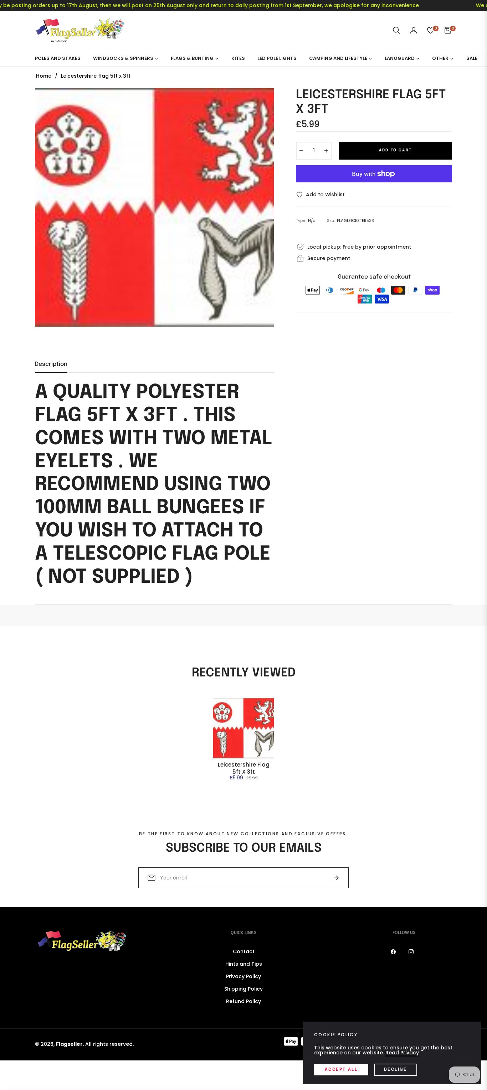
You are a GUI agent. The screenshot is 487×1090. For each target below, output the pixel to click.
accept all (341, 1070)
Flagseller (69, 1044)
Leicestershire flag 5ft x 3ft (244, 768)
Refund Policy (243, 1001)
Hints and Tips (243, 963)
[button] (396, 30)
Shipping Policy (243, 988)
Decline (395, 1070)
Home (43, 75)
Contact (244, 951)
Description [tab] (51, 364)
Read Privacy (402, 1052)
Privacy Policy (243, 976)
